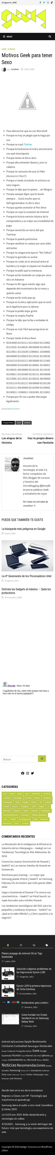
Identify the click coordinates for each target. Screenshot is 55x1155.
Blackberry (36, 793)
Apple (12, 793)
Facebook (47, 798)
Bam (5, 1150)
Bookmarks (39, 1041)
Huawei (48, 802)
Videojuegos (38, 1074)
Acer (4, 793)
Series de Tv (25, 1070)
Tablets (9, 1075)
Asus (27, 793)
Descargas (18, 798)
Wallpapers (5, 1079)
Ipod (51, 1056)
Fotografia (20, 1051)
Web (35, 819)
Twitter (28, 144)
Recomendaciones (10, 815)
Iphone (45, 1055)
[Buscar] (42, 758)
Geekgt (23, 1146)
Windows (44, 819)
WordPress (46, 1146)
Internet (29, 1055)
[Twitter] (44, 2)
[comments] (34, 945)
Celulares (46, 793)
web (12, 1078)
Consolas (7, 798)
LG (48, 806)
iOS (35, 1055)
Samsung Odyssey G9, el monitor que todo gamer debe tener (27, 883)
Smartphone (36, 1070)
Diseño (4, 1051)
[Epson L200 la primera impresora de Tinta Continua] (8, 986)
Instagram (25, 806)
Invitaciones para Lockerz (34, 1002)
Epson (37, 798)
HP (41, 802)
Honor (34, 802)
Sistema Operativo (39, 815)
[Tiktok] (51, 2)
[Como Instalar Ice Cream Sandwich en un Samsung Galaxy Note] (10, 1015)
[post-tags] (46, 945)
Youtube (25, 823)
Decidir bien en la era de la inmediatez (22, 1090)
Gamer (29, 1051)
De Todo (28, 798)
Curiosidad (20, 1046)
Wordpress (7, 823)
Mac (25, 1060)
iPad (39, 1055)
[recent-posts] (21, 945)
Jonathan (15, 69)
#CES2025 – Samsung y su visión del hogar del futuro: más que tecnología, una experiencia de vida (27, 1128)
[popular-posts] (8, 945)
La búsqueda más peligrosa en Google (23, 529)
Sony (5, 819)
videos (46, 1075)
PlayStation (45, 810)
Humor (11, 49)
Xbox (17, 823)
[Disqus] (28, 641)
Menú (9, 36)
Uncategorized (25, 819)
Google (25, 802)
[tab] (8, 945)
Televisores (16, 1075)
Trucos (22, 1075)
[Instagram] (48, 2)
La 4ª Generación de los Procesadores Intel (26, 576)
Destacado (45, 1046)
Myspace (17, 810)
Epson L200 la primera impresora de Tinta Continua (34, 987)
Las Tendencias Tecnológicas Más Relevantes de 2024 (26, 852)
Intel (33, 806)
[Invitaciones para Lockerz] (10, 1003)
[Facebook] (40, 2)
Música (39, 1060)
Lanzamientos (15, 1059)
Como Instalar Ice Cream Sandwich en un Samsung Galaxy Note (35, 1018)
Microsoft (31, 1059)
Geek (4, 49)
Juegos (41, 806)
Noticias (34, 810)
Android (6, 1041)
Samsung (25, 815)
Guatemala (6, 1055)
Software (45, 1070)
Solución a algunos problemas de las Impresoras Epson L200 (34, 970)
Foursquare (7, 802)
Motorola (7, 810)
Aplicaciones (17, 1041)
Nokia (26, 810)
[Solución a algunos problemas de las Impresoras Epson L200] (8, 969)
